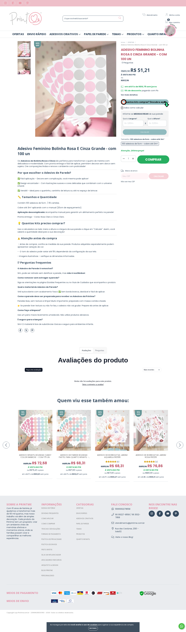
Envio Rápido (36, 34)
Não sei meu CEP (128, 181)
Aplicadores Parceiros (51, 560)
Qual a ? (130, 118)
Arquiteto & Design (49, 565)
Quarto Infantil (159, 34)
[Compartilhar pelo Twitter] (26, 331)
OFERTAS (18, 34)
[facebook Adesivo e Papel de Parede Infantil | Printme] (13, 4)
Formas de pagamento (51, 534)
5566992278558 (122, 509)
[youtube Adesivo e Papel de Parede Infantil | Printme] (20, 4)
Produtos (134, 34)
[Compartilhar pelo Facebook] (20, 331)
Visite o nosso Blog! (124, 537)
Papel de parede (95, 34)
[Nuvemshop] (170, 613)
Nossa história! (48, 508)
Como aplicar (47, 518)
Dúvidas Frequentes (50, 513)
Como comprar (48, 523)
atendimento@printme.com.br (130, 523)
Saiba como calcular (134, 107)
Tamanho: (142, 139)
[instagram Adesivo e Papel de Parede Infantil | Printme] (5, 4)
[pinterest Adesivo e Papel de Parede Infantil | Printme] (27, 4)
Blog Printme (47, 570)
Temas (116, 34)
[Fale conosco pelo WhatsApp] (182, 626)
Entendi (93, 628)
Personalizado (47, 575)
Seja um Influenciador (51, 555)
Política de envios (49, 544)
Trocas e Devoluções (50, 529)
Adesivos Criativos (63, 34)
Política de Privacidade (51, 539)
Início (123, 42)
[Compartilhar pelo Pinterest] (32, 331)
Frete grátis (46, 549)
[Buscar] (119, 17)
